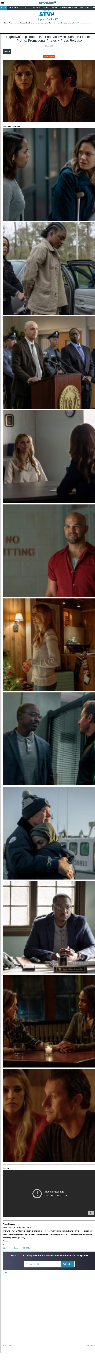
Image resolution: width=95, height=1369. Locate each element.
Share (6, 1273)
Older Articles (90, 1345)
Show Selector (15, 7)
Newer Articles (7, 1345)
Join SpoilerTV (48, 12)
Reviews (46, 7)
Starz (5, 1245)
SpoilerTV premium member (82, 23)
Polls (54, 7)
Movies (28, 7)
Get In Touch (47, 10)
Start (3, 7)
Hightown (7, 52)
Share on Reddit (49, 56)
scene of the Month (68, 7)
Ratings (36, 7)
